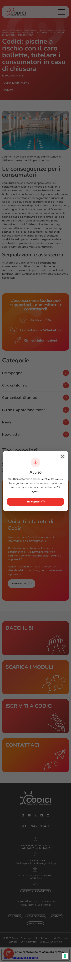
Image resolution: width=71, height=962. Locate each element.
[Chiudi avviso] (62, 456)
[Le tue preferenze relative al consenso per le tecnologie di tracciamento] (65, 956)
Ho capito (33, 501)
